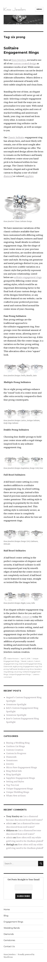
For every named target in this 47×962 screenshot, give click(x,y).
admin (9, 823)
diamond (8, 176)
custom (30, 661)
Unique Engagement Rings (20, 674)
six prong (18, 672)
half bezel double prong (19, 669)
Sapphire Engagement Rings (20, 778)
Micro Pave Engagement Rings (21, 767)
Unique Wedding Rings (17, 792)
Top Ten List (12, 785)
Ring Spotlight (13, 774)
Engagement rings (30, 666)
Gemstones (12, 760)
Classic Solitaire (16, 137)
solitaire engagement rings (28, 277)
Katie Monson (13, 659)
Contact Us (9, 946)
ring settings (9, 672)
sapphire (28, 176)
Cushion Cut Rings (15, 746)
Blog (6, 915)
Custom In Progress (16, 753)
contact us (26, 617)
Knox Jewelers (18, 60)
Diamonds (8, 666)
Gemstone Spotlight (16, 704)
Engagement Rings (13, 922)
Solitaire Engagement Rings (21, 50)
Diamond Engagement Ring (30, 664)
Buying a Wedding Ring (18, 743)
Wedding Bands (12, 928)
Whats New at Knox (16, 795)
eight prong (17, 666)
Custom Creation (14, 750)
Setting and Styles (15, 781)
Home (7, 909)
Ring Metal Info (14, 771)
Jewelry (10, 764)
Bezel (23, 661)
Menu (39, 9)
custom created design (24, 63)
